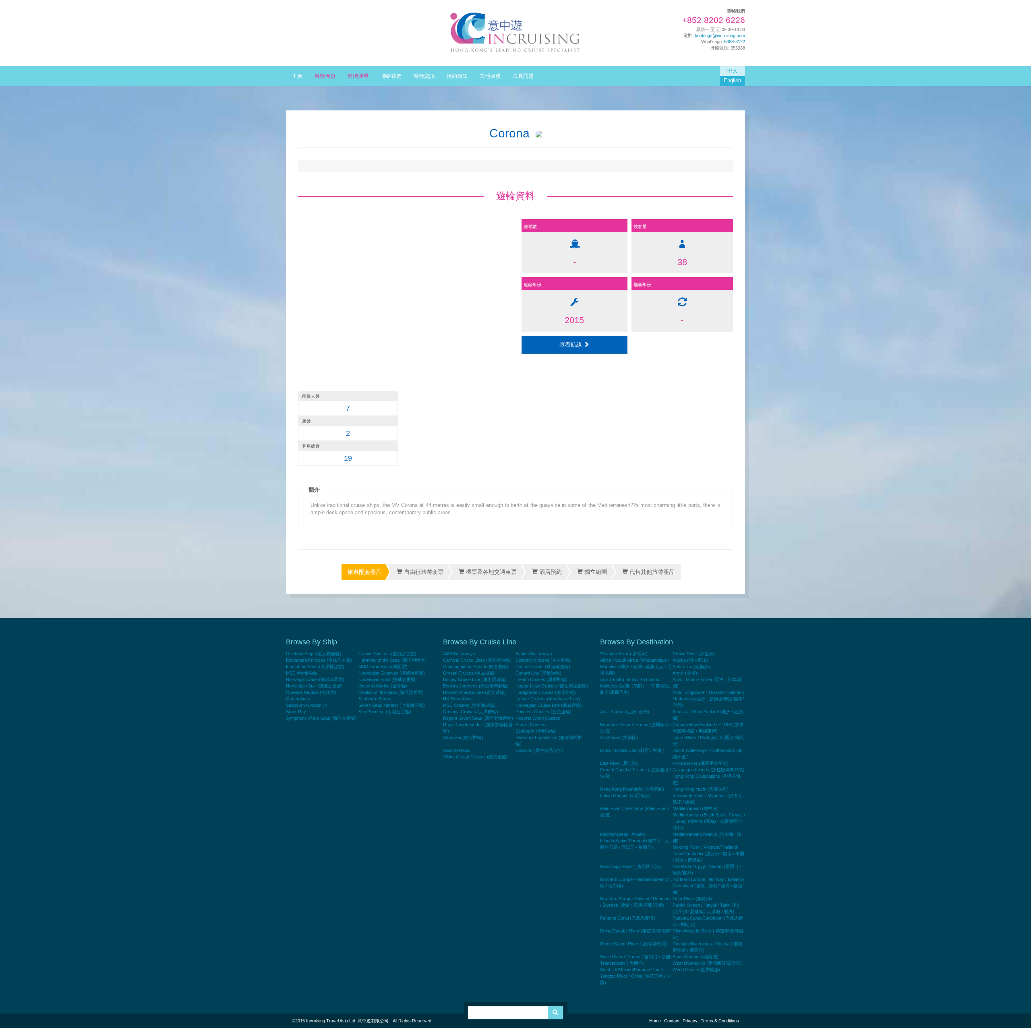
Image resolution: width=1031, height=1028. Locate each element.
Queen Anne (298, 698)
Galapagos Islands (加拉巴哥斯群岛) (709, 769)
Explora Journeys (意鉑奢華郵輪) (476, 685)
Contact (671, 1020)
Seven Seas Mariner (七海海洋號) (391, 705)
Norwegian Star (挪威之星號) (314, 685)
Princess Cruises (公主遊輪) (543, 711)
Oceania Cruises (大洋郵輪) (470, 711)
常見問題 (523, 76)
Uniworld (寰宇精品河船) (539, 750)
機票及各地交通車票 (490, 572)
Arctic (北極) (685, 673)
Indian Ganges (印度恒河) (625, 795)
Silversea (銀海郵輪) (463, 737)
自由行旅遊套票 (422, 572)
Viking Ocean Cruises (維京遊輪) (475, 756)
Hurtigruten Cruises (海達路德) (546, 692)
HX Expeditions (458, 698)
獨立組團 (595, 572)
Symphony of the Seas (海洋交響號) (321, 718)
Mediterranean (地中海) (695, 808)
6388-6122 (734, 41)
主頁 (297, 76)
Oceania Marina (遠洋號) (382, 685)
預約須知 (457, 76)
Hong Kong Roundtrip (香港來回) (632, 789)
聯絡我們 (391, 76)
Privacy (690, 1020)
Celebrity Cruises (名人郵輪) (543, 660)
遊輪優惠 (325, 76)
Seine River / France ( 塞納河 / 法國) (636, 956)
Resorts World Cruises (538, 718)
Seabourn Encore (375, 698)
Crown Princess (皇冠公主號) (387, 653)
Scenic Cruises (530, 724)
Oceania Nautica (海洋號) (311, 692)
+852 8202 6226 (713, 20)
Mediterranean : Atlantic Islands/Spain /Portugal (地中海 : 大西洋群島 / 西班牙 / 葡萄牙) (634, 840)
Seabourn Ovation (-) (306, 705)
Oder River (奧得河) (692, 898)
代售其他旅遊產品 (651, 572)
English (732, 80)
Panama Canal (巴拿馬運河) (627, 918)
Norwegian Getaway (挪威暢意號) (391, 673)
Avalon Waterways (534, 653)
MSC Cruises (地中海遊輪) (469, 705)
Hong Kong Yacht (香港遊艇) (701, 789)
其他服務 (490, 76)
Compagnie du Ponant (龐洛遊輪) (475, 666)
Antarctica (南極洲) (691, 666)
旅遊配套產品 (364, 572)
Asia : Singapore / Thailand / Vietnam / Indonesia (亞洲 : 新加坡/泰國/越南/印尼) (708, 699)
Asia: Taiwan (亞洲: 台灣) (624, 711)
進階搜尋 (358, 76)
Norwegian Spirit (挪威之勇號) (387, 679)
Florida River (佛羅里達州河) (701, 763)
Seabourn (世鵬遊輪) (536, 731)
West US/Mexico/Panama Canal (631, 969)
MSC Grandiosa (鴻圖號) (383, 666)
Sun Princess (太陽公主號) (384, 711)
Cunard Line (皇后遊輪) (538, 673)
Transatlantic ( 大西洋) (622, 963)
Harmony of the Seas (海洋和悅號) (392, 660)
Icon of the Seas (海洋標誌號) (315, 666)
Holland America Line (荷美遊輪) (474, 692)
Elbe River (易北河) (619, 763)
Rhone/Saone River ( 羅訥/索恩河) (633, 943)
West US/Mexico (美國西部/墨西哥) (707, 963)
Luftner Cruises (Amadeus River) (548, 698)
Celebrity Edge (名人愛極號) (313, 653)
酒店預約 (550, 572)
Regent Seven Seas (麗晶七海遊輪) (478, 718)
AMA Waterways (459, 653)
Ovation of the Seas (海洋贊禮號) (391, 692)
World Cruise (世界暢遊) (696, 969)
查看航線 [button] (571, 344)
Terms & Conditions (720, 1020)
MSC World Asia (301, 673)
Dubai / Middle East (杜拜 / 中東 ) (632, 750)
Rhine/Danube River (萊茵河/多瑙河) (636, 930)
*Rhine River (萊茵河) (694, 653)
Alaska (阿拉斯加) (690, 660)
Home (655, 1020)
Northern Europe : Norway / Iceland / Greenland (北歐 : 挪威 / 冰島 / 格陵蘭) (708, 886)
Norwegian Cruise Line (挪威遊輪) (549, 705)
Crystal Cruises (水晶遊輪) (469, 673)
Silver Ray (296, 711)
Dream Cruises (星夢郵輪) (541, 679)
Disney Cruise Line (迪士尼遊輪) (475, 679)
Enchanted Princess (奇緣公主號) (319, 660)
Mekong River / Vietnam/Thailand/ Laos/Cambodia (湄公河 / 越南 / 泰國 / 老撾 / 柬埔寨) (708, 853)
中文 (732, 70)
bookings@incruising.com (720, 35)
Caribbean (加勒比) (619, 737)
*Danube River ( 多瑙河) (624, 653)
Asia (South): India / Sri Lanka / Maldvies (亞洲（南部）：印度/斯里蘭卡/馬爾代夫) (635, 686)
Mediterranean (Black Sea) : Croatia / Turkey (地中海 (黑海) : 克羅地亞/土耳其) (709, 821)
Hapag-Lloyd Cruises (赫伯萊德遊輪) (552, 685)
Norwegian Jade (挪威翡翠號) (315, 679)
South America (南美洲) (695, 956)
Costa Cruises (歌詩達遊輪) (543, 666)
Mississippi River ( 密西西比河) (630, 866)
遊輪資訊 (424, 76)
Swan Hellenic (456, 750)
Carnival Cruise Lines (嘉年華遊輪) (477, 660)
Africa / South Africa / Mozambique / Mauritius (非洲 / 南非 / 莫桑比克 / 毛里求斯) (635, 666)
